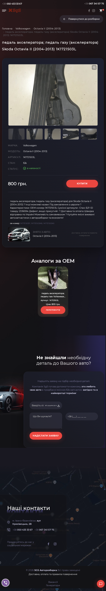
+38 (12, 3)
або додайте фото (51, 405)
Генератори (53, 585)
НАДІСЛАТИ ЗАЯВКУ (46, 435)
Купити (82, 183)
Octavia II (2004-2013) (45, 236)
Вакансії (53, 582)
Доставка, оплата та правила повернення (84, 234)
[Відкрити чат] (101, 584)
